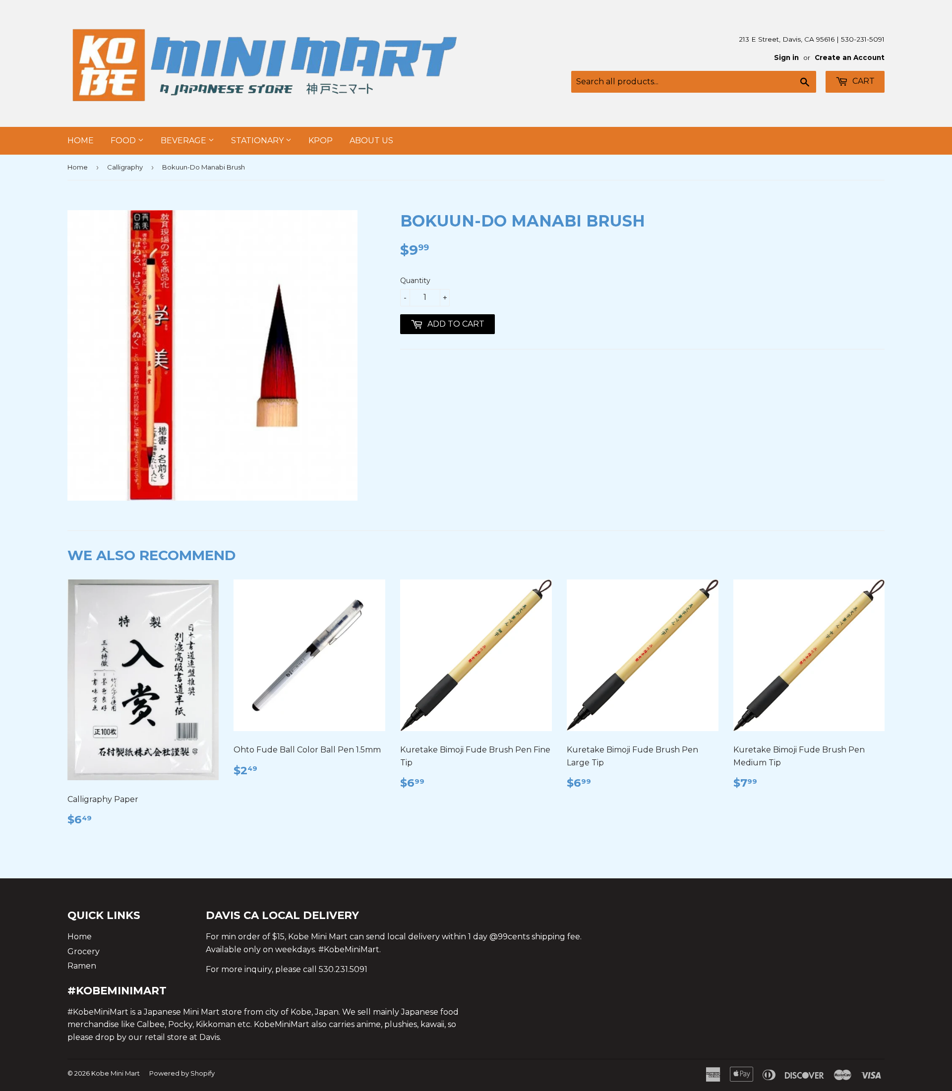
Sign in (786, 57)
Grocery (83, 951)
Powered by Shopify (182, 1073)
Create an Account (850, 57)
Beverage (184, 140)
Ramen (81, 966)
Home (80, 140)
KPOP (320, 140)
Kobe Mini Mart (115, 1073)
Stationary (258, 140)
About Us (371, 140)
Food (124, 140)
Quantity (415, 280)
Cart (862, 81)
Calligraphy (125, 167)
